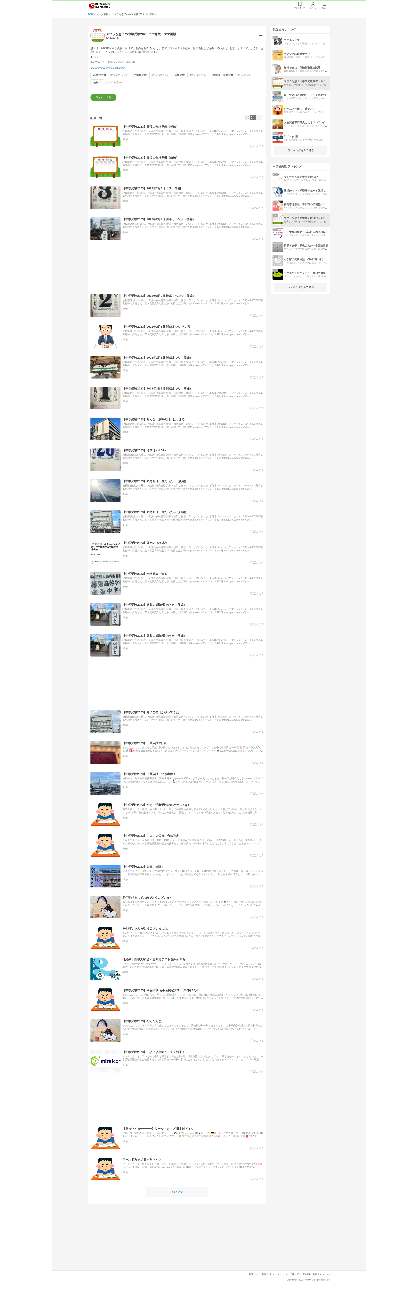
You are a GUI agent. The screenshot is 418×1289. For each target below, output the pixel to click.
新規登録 (266, 1274)
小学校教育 (99, 75)
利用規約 (317, 1274)
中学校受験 (140, 75)
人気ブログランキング (99, 5)
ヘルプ (326, 1274)
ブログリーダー (293, 1274)
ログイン (312, 8)
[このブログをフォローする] (103, 97)
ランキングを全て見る (301, 150)
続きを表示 (177, 1192)
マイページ (278, 1274)
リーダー (300, 8)
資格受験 (179, 75)
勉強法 (97, 82)
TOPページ (254, 1274)
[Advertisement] (177, 267)
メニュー (324, 8)
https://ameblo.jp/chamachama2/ (107, 68)
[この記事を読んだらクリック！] (257, 146)
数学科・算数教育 (222, 75)
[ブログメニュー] (260, 35)
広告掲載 (307, 1274)
